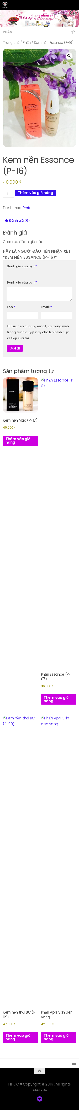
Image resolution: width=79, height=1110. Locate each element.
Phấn (7, 32)
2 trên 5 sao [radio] (14, 272)
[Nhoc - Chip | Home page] (5, 5)
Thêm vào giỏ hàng (35, 192)
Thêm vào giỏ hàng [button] (18, 440)
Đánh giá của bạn (22, 266)
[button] (69, 55)
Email (46, 307)
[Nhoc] (39, 1099)
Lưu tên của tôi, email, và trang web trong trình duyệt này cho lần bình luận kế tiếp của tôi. (38, 332)
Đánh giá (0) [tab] (19, 220)
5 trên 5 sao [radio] (31, 272)
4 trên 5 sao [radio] (25, 272)
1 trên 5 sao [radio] (9, 272)
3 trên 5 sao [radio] (20, 272)
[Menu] (74, 5)
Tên (11, 307)
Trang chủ (11, 42)
